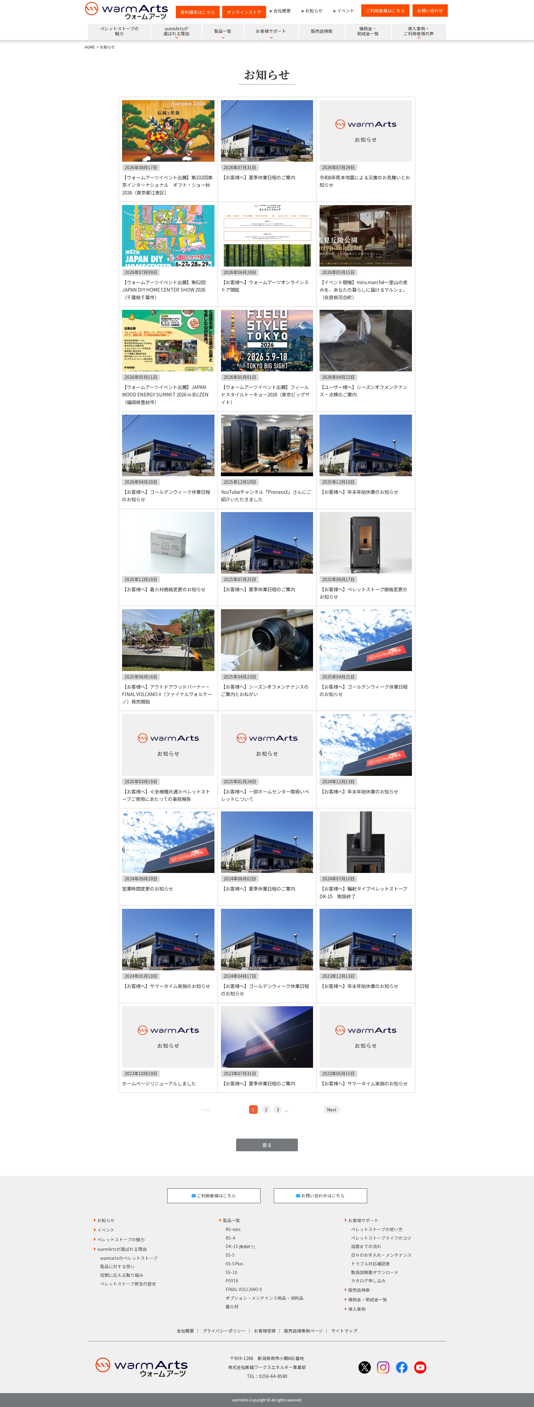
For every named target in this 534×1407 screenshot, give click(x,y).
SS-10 (231, 1272)
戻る (267, 1144)
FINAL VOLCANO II (244, 1289)
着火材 (232, 1306)
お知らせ (314, 10)
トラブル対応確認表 (370, 1263)
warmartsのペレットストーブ (129, 1258)
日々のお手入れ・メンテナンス (381, 1255)
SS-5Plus (234, 1263)
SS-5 (230, 1255)
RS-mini (233, 1229)
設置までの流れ (366, 1246)
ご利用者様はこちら (385, 10)
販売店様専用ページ (303, 1331)
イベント (345, 10)
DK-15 (240, 1246)
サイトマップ (344, 1331)
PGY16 (232, 1280)
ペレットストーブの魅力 (121, 1239)
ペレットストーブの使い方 (377, 1229)
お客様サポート (363, 1220)
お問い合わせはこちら (322, 1195)
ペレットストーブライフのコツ (381, 1238)
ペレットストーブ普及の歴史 (128, 1284)
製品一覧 (231, 1220)
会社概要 (282, 10)
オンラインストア (244, 12)
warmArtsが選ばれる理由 (122, 1249)
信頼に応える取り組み (121, 1275)
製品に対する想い (117, 1266)
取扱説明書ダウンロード (375, 1272)
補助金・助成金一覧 (367, 1299)
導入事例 (357, 1309)
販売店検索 (359, 1290)
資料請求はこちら (197, 12)
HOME (90, 47)
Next (332, 1109)
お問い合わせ (430, 10)
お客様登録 (265, 1331)
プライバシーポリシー (224, 1331)
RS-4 (230, 1238)
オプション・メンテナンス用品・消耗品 (264, 1298)
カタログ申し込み (368, 1280)
